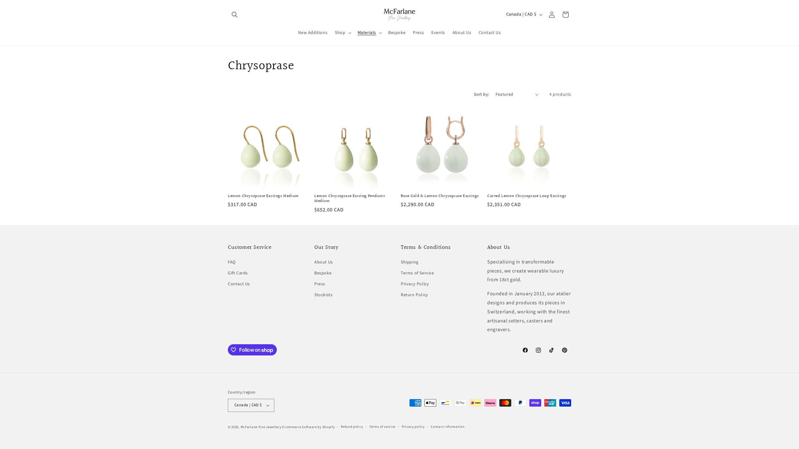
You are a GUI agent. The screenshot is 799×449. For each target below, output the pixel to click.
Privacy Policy (415, 284)
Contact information (447, 426)
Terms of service (382, 426)
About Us (323, 262)
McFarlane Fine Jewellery (261, 427)
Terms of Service (417, 273)
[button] (235, 15)
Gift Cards (238, 273)
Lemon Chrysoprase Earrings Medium (263, 196)
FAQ (232, 262)
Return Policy (414, 295)
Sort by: (481, 94)
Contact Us (239, 284)
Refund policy (352, 426)
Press (319, 284)
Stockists (323, 295)
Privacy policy (413, 426)
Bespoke (322, 273)
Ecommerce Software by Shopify (308, 427)
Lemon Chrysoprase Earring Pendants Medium (349, 199)
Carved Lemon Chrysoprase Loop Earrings (526, 196)
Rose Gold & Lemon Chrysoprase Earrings (440, 196)
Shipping (410, 262)
